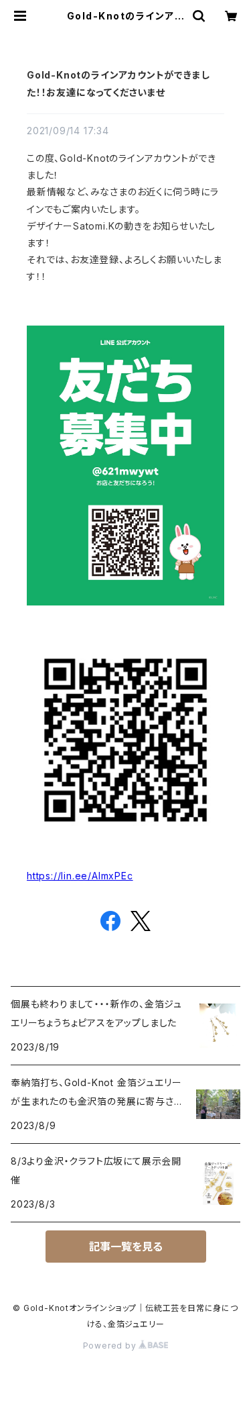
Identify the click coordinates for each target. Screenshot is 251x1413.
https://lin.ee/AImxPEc (80, 875)
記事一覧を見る (126, 1246)
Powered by (111, 1346)
